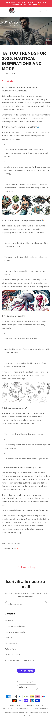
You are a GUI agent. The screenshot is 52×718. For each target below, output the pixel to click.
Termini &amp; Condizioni (15, 643)
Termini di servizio (12, 655)
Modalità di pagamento (15, 632)
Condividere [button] (9, 81)
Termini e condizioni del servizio (16, 712)
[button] (5, 11)
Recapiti (27, 716)
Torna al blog (28, 567)
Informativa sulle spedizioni (40, 712)
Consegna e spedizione (15, 626)
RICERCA (9, 621)
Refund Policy (11, 649)
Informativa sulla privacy (40, 708)
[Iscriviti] (44, 604)
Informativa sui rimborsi (19, 708)
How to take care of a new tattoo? (19, 660)
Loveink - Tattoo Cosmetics (25, 705)
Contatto (8, 638)
